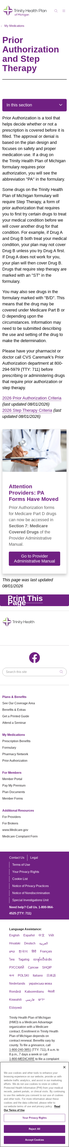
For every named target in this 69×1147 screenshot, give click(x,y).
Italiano (38, 975)
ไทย (12, 959)
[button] (64, 9)
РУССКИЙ (16, 967)
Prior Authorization (14, 760)
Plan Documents (13, 792)
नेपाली (51, 991)
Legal (34, 857)
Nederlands (17, 983)
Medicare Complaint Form (20, 836)
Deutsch (29, 943)
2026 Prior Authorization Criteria (31, 398)
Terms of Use (21, 864)
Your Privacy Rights (25, 871)
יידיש (41, 999)
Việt (51, 935)
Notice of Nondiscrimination (31, 893)
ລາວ (12, 951)
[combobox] (34, 672)
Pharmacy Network (15, 754)
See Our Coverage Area (18, 703)
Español (29, 935)
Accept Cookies (34, 1139)
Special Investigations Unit (30, 900)
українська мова (40, 983)
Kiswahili (15, 999)
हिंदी (34, 951)
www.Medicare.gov (15, 830)
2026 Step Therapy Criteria (27, 410)
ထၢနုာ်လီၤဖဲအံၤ (42, 959)
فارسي (29, 999)
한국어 (23, 951)
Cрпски (33, 967)
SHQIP (47, 967)
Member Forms (12, 798)
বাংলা (11, 975)
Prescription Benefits (16, 741)
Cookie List (20, 878)
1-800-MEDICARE (21, 1059)
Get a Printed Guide (15, 716)
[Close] (64, 1067)
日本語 (51, 975)
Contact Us (16, 857)
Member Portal (12, 779)
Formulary (9, 747)
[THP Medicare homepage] (25, 16)
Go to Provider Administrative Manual (34, 558)
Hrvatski (14, 943)
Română (15, 991)
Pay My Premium (13, 785)
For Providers (11, 816)
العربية (43, 943)
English (14, 935)
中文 (42, 935)
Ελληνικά (15, 1007)
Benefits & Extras (14, 709)
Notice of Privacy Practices (30, 886)
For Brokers (10, 823)
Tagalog (23, 959)
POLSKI (23, 975)
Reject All (34, 1128)
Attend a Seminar (14, 722)
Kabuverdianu (34, 991)
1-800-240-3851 (20, 1049)
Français (46, 951)
